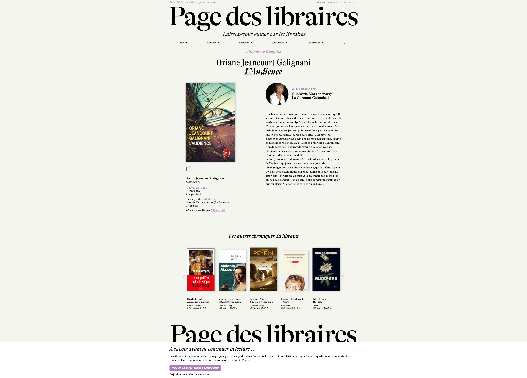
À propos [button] (211, 43)
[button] (183, 277)
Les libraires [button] (313, 43)
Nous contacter (335, 2)
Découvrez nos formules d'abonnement (195, 368)
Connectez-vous (199, 374)
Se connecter (350, 2)
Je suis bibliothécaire (209, 2)
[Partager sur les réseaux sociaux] (189, 169)
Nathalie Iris (209, 199)
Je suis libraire (191, 2)
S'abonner (320, 2)
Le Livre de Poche (196, 188)
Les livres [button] (244, 43)
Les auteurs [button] (278, 43)
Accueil (183, 43)
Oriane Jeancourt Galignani (263, 62)
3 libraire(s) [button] (218, 210)
